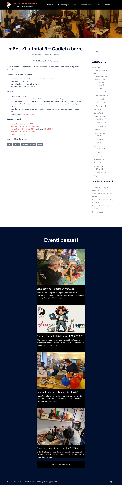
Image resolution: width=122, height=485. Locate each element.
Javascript (99, 172)
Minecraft (97, 130)
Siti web (97, 166)
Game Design (98, 109)
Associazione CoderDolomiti (23, 482)
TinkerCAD (99, 126)
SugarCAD (99, 123)
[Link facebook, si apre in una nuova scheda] (111, 482)
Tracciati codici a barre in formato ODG (24, 131)
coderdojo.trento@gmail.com (46, 482)
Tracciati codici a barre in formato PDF (24, 126)
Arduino (98, 82)
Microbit (99, 99)
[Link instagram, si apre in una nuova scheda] (114, 482)
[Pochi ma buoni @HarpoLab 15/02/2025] (61, 426)
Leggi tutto (63, 298)
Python (98, 139)
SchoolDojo (98, 159)
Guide (98, 5)
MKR (99, 88)
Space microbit (97, 212)
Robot (56, 54)
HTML (98, 169)
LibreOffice (48, 129)
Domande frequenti (64, 5)
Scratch (98, 143)
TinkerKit (101, 92)
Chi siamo (50, 5)
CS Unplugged (99, 76)
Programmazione (100, 133)
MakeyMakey (100, 95)
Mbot (51, 54)
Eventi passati (99, 70)
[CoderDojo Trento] (22, 5)
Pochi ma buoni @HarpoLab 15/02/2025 (57, 448)
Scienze (96, 163)
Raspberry (99, 102)
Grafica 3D (98, 117)
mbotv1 (32, 144)
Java (97, 136)
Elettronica (98, 80)
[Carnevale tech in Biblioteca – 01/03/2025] (61, 370)
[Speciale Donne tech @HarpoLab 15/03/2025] (61, 319)
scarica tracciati (30, 114)
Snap (95, 176)
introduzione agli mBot (54, 99)
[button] (114, 5)
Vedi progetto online (17, 134)
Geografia (97, 113)
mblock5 (25, 144)
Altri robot (99, 149)
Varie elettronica (101, 106)
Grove (100, 85)
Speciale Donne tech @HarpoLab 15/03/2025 (60, 336)
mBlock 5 (24, 96)
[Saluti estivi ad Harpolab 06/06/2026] (61, 267)
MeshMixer (99, 119)
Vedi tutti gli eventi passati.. (61, 464)
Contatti (107, 5)
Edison (98, 152)
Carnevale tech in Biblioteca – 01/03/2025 (58, 392)
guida (9, 144)
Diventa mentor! (86, 5)
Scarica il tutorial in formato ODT (22, 129)
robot (40, 144)
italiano (16, 144)
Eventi (74, 5)
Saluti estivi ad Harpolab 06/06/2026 (55, 288)
